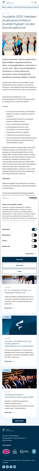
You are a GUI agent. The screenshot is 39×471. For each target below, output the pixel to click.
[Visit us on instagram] (11, 466)
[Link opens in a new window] (6, 451)
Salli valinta (19, 265)
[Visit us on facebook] (3, 466)
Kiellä (19, 271)
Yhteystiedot (6, 445)
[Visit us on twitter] (7, 466)
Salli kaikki (19, 259)
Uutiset (9, 7)
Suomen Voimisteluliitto (8, 2)
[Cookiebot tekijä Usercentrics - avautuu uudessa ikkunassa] (29, 198)
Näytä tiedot (29, 253)
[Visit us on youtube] (14, 466)
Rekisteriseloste (25, 460)
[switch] (34, 235)
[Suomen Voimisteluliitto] (8, 430)
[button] (31, 2)
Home (4, 7)
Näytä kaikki (19, 421)
